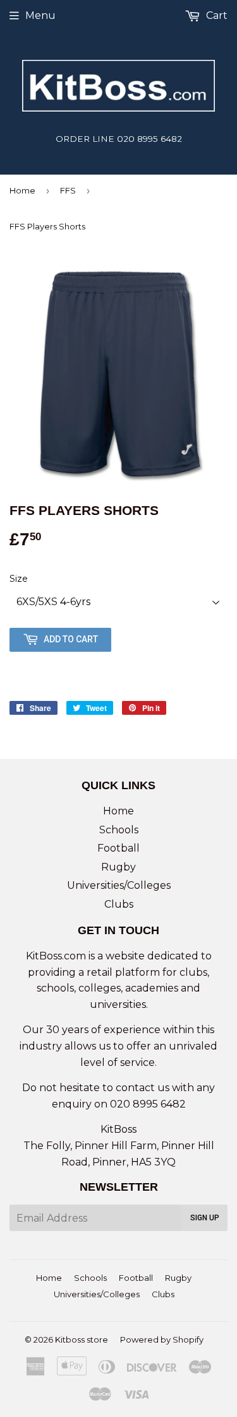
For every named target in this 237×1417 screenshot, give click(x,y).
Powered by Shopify (162, 1339)
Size (18, 578)
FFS (68, 190)
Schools (118, 830)
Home (22, 190)
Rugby (118, 867)
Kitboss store (81, 1339)
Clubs (118, 904)
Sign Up (204, 1217)
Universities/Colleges (119, 885)
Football (118, 848)
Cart (216, 15)
